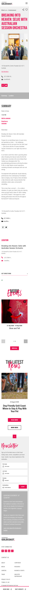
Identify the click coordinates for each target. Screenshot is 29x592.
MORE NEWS (14, 427)
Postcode (4, 478)
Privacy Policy (5, 580)
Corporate (18, 563)
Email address (5, 485)
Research (17, 567)
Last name (4, 471)
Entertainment (12, 10)
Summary (4, 96)
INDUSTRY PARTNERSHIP (18, 575)
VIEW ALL (14, 348)
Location (11, 96)
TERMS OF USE (5, 582)
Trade (3, 574)
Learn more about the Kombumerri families (12, 529)
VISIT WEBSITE (19, 589)
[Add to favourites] (26, 10)
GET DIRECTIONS (6, 273)
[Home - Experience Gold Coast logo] (7, 3)
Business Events (19, 570)
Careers (3, 570)
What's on (4, 10)
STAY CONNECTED (6, 547)
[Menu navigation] (27, 3)
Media (3, 567)
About (3, 563)
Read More (14, 420)
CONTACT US (5, 557)
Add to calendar (5, 118)
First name (4, 464)
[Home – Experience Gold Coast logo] (8, 538)
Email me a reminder (4, 122)
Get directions (4, 72)
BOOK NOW (6, 589)
